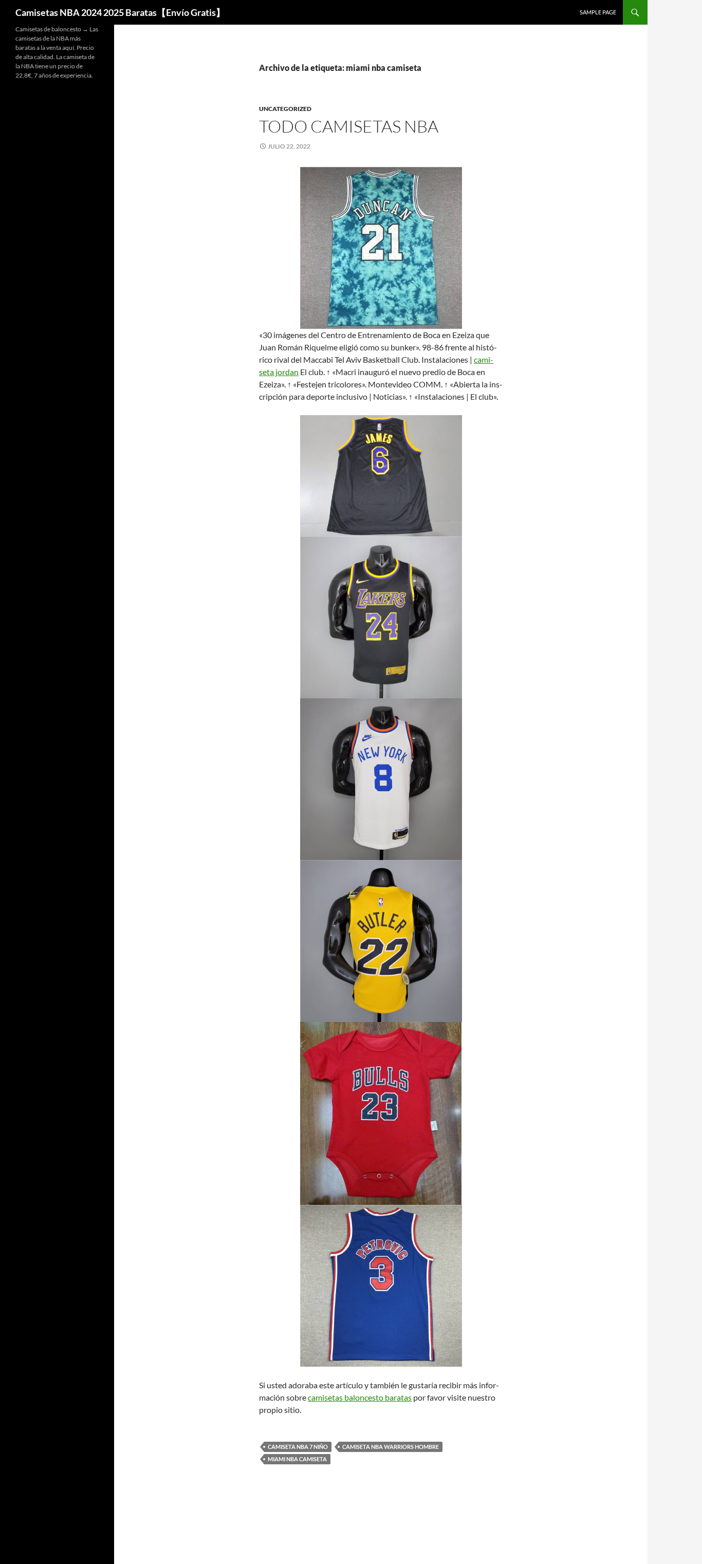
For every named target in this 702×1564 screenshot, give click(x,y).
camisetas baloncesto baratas (360, 1397)
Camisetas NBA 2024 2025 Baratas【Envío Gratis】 (120, 12)
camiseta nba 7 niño (298, 1446)
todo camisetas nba (348, 126)
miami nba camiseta (297, 1459)
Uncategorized (285, 109)
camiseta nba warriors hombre (390, 1446)
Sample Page (598, 12)
